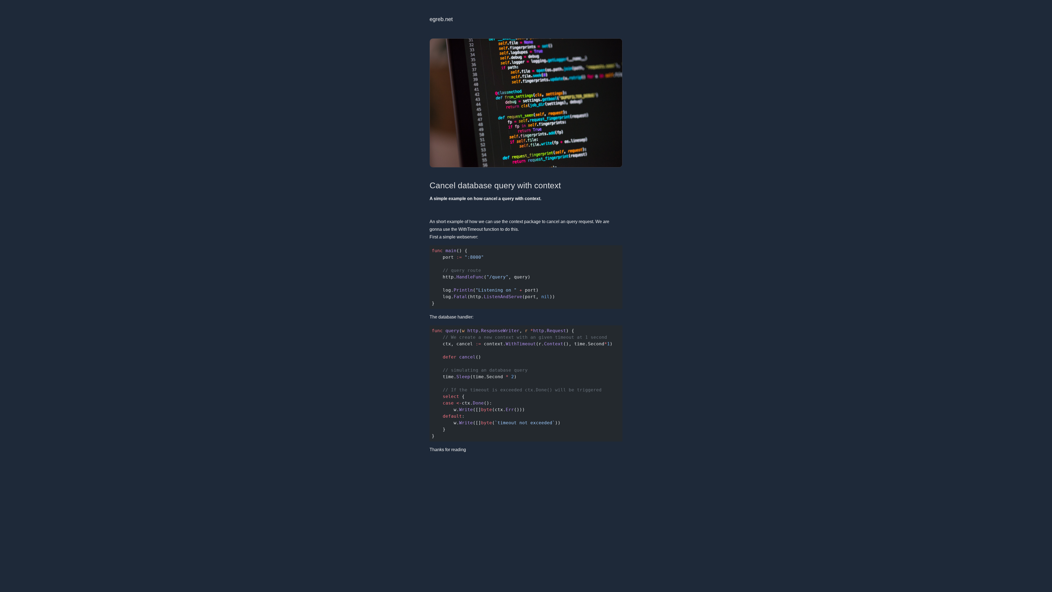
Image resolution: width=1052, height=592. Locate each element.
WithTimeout (470, 229)
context (516, 221)
